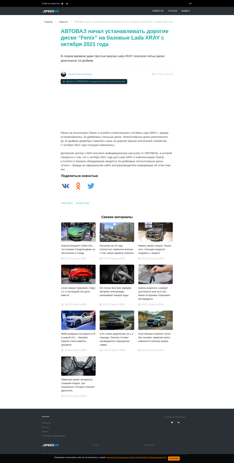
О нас (96, 445)
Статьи (172, 11)
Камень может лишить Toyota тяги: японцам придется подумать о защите (154, 249)
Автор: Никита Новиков (80, 74)
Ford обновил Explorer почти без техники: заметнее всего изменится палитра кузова (154, 337)
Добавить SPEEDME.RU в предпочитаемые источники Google (95, 81)
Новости (158, 11)
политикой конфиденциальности (151, 457)
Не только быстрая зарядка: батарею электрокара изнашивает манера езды (116, 292)
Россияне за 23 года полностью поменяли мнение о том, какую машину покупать (117, 249)
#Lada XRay (82, 203)
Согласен (173, 458)
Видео (186, 11)
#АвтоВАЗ (67, 203)
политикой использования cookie (120, 457)
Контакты (149, 445)
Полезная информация (53, 436)
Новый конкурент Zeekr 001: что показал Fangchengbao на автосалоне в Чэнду (78, 249)
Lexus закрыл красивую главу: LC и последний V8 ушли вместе (78, 292)
